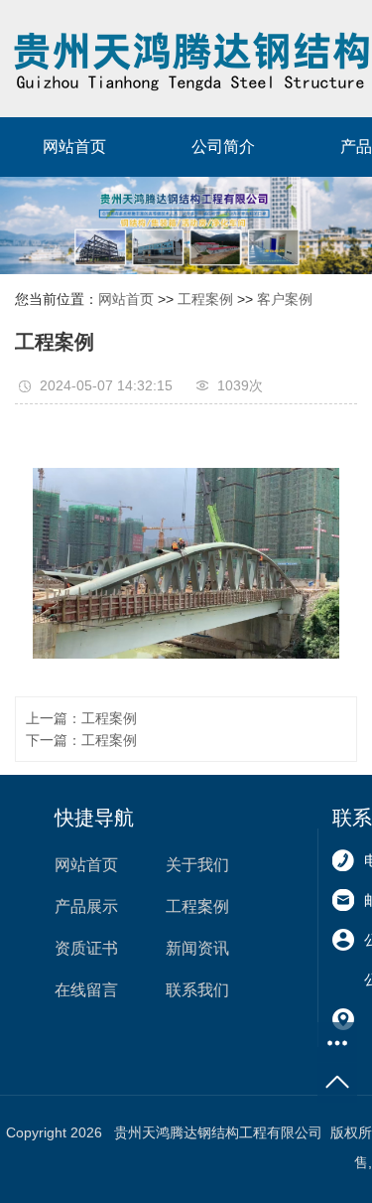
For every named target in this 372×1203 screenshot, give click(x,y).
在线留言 (86, 989)
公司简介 (223, 146)
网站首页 (74, 146)
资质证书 (86, 948)
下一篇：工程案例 (81, 740)
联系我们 (197, 989)
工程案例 (205, 299)
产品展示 (86, 906)
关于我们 (197, 864)
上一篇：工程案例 (81, 718)
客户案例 (284, 299)
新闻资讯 (197, 948)
